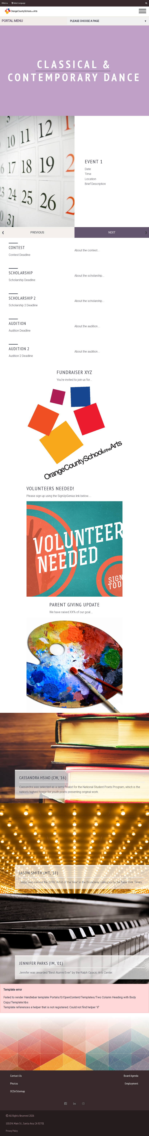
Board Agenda (131, 1075)
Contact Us (16, 1075)
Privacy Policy (12, 1130)
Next (111, 232)
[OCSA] (21, 11)
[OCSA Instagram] (83, 1103)
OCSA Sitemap (17, 1091)
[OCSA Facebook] (65, 1103)
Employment (131, 1083)
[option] (74, 171)
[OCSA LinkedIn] (74, 1103)
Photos (14, 1083)
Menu (5, 3)
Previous (37, 232)
